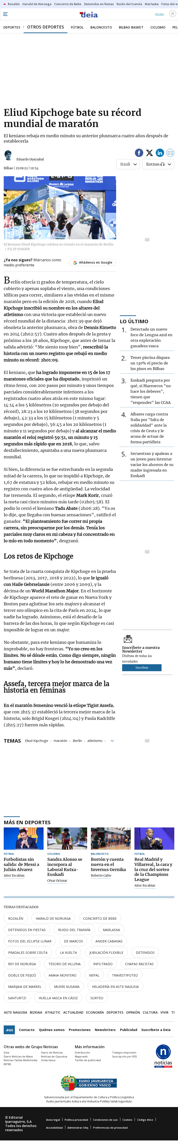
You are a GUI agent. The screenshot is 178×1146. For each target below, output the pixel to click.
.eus (9, 1029)
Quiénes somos (52, 1030)
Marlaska (111, 930)
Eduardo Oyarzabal (30, 159)
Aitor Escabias (14, 876)
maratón (60, 740)
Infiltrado (103, 964)
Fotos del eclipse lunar (29, 941)
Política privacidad (76, 1119)
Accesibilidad (54, 1127)
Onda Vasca (48, 1060)
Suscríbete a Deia (156, 1030)
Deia (6, 1052)
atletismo (94, 740)
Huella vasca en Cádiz (58, 998)
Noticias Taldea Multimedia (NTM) (20, 1062)
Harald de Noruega (53, 918)
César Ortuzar (57, 881)
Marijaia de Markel (24, 986)
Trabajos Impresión (124, 1052)
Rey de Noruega (22, 964)
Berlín (77, 740)
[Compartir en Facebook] (139, 153)
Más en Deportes (27, 822)
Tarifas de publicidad (88, 1060)
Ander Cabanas (109, 941)
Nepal (94, 975)
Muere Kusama (66, 986)
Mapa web (81, 1056)
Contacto (27, 1030)
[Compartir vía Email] (170, 153)
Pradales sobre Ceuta (28, 952)
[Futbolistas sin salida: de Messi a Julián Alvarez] (24, 838)
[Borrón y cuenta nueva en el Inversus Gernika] (111, 838)
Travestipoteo (125, 975)
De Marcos (73, 941)
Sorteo (96, 998)
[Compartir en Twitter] (149, 153)
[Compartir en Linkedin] (160, 153)
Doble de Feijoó (22, 975)
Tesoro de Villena (64, 964)
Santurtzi (17, 998)
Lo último (134, 321)
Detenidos (145, 952)
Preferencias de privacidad (110, 1127)
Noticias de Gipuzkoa (54, 1056)
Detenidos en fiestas (27, 930)
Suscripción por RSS (124, 1056)
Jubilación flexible (106, 952)
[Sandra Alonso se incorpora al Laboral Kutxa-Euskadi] (67, 838)
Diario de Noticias (52, 1052)
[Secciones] (5, 14)
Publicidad (128, 1030)
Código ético (145, 1119)
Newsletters (105, 1030)
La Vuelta (68, 952)
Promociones (80, 1030)
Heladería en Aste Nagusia (115, 986)
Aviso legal (53, 1119)
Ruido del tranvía (74, 930)
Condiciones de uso (105, 1119)
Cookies (127, 1119)
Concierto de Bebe (100, 918)
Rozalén (15, 918)
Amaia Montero (62, 975)
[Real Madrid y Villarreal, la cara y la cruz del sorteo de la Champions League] (154, 838)
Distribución (82, 1052)
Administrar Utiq (77, 1127)
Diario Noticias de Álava (18, 1056)
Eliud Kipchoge (36, 740)
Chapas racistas (139, 964)
